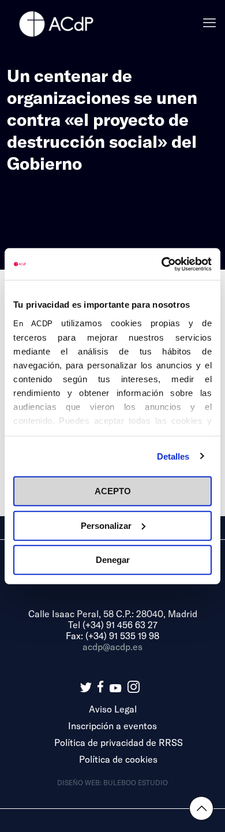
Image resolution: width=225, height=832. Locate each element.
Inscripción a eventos (112, 725)
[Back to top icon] (201, 808)
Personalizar (106, 525)
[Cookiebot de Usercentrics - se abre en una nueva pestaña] (162, 263)
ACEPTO (113, 491)
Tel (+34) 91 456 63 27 (113, 624)
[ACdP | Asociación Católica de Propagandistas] (56, 23)
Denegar (113, 560)
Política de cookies (118, 758)
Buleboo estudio (135, 782)
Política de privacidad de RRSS (118, 742)
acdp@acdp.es (112, 646)
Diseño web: (80, 782)
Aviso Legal (113, 708)
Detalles (173, 456)
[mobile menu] (209, 23)
